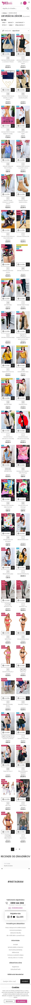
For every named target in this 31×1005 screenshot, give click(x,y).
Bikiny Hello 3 (7, 838)
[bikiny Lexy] (23, 654)
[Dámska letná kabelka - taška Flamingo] (23, 454)
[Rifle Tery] (8, 788)
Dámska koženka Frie (23, 574)
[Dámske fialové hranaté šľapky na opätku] (8, 115)
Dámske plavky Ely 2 (7, 672)
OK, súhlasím (21, 1001)
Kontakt (15, 944)
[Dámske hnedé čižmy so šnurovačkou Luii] (8, 219)
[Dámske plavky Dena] (23, 622)
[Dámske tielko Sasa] (23, 354)
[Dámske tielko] (8, 288)
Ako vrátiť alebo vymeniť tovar (15, 935)
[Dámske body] (8, 454)
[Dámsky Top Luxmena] (23, 253)
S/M (6, 469)
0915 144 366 (17, 903)
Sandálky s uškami (23, 704)
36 (8, 803)
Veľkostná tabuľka (15, 933)
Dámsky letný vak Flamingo (23, 506)
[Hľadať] (28, 8)
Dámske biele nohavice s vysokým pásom (23, 167)
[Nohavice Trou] (8, 589)
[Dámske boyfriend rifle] (23, 219)
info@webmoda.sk (17, 908)
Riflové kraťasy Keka (23, 539)
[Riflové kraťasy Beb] (8, 557)
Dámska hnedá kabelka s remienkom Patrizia (7, 61)
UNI (8, 58)
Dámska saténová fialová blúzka (8, 167)
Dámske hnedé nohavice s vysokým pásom (7, 202)
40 (23, 198)
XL (7, 268)
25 (8, 571)
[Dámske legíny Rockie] (23, 288)
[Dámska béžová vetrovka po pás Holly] (8, 420)
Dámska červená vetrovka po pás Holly (23, 437)
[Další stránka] (19, 849)
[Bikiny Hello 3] (8, 821)
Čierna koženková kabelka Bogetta (23, 97)
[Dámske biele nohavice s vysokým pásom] (23, 149)
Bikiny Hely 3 (23, 805)
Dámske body (8, 471)
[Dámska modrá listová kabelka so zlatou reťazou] (8, 79)
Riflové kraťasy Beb (8, 574)
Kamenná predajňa (15, 930)
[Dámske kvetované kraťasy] (8, 253)
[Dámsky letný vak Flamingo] (23, 488)
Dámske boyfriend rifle (23, 236)
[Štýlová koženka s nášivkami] (23, 754)
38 (21, 669)
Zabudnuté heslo (15, 969)
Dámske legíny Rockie (23, 305)
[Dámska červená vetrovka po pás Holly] (23, 420)
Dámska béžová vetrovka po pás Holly (8, 437)
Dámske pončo (23, 404)
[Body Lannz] (23, 821)
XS (3, 736)
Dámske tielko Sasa (23, 371)
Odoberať (25, 981)
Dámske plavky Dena (23, 639)
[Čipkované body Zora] (8, 354)
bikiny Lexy (23, 672)
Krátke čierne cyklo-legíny (23, 132)
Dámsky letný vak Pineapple (8, 540)
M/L (9, 469)
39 (8, 129)
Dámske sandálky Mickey (8, 705)
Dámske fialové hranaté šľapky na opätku (7, 132)
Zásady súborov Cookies (15, 958)
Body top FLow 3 (8, 771)
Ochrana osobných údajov (15, 955)
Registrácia (15, 967)
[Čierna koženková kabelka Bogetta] (23, 79)
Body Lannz (23, 838)
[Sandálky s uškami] (23, 687)
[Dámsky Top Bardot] (8, 721)
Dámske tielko (8, 305)
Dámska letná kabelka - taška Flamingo (23, 472)
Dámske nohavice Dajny (8, 337)
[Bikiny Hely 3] (23, 788)
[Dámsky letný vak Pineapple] (8, 522)
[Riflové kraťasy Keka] (23, 522)
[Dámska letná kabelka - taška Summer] (8, 488)
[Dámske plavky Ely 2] (8, 654)
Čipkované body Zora (8, 371)
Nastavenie (9, 1001)
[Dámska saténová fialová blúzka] (8, 149)
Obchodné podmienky (15, 950)
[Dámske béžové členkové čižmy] (23, 183)
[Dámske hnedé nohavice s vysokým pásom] (8, 183)
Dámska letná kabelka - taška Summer (7, 506)
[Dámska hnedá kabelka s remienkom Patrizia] (8, 43)
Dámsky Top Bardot (8, 738)
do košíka (7, 54)
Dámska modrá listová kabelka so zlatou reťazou (8, 97)
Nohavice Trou (8, 606)
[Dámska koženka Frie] (23, 557)
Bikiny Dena (8, 639)
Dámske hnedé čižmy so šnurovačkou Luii (8, 237)
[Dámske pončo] (23, 387)
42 (8, 637)
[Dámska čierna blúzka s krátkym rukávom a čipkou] (23, 43)
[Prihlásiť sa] (21, 3)
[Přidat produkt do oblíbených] (13, 54)
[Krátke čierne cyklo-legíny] (23, 115)
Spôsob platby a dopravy (15, 947)
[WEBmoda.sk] (8, 917)
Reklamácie (15, 952)
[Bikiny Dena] (8, 622)
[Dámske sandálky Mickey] (8, 687)
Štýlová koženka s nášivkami (23, 772)
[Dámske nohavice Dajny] (8, 320)
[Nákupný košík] (25, 3)
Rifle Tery (8, 805)
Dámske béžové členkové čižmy (23, 201)
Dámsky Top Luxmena (23, 270)
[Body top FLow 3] (8, 754)
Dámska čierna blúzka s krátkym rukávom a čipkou (23, 61)
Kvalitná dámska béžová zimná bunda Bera (23, 338)
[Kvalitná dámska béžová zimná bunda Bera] (23, 320)
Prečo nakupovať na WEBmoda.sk (16, 927)
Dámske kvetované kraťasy (8, 271)
